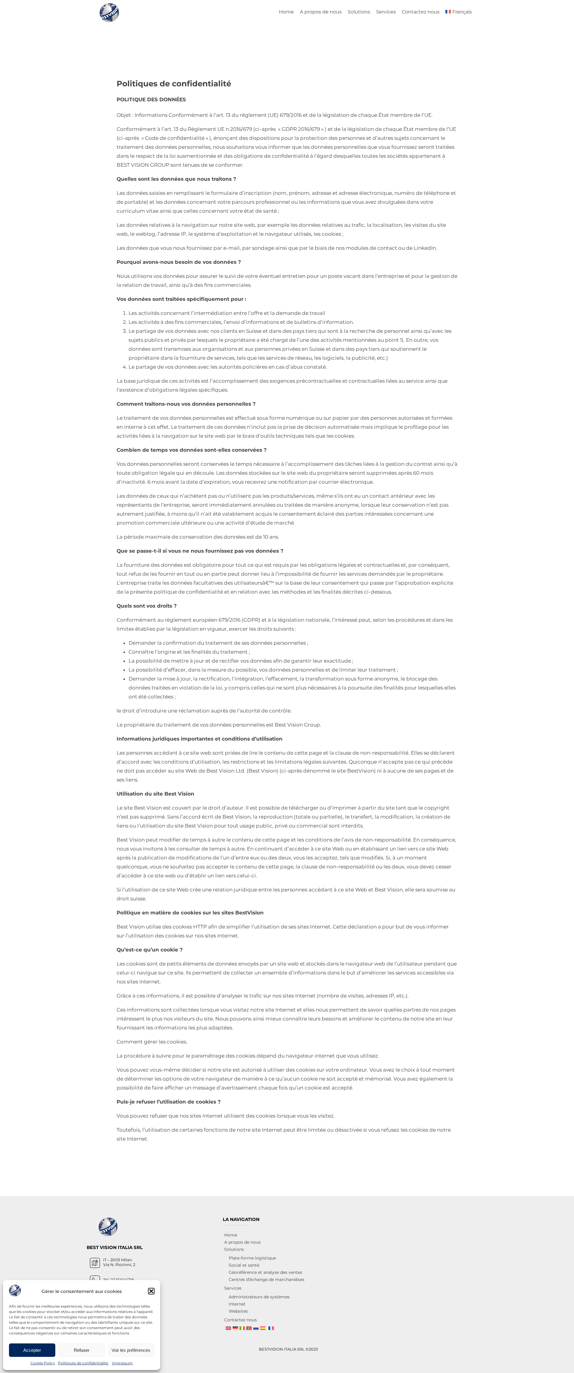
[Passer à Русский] (256, 1328)
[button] (151, 1291)
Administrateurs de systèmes (259, 1297)
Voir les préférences (131, 1350)
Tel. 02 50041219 (118, 1279)
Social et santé (244, 1265)
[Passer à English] (228, 1328)
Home (286, 12)
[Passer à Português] (249, 1328)
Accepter (32, 1350)
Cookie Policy (42, 1363)
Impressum (122, 1363)
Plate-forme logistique (252, 1258)
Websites (238, 1311)
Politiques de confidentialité (83, 1363)
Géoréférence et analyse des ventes (265, 1272)
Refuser (81, 1350)
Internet (237, 1304)
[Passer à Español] (262, 1328)
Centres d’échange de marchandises (266, 1279)
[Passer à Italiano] (242, 1328)
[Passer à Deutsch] (235, 1328)
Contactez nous (420, 12)
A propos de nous (321, 12)
